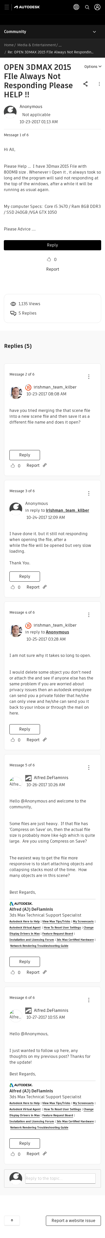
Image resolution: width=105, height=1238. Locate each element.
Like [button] (49, 259)
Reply (52, 245)
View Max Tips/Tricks (56, 921)
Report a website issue (73, 1221)
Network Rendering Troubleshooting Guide (39, 946)
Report (52, 269)
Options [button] (90, 66)
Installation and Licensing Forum (31, 940)
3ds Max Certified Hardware (75, 940)
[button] (99, 83)
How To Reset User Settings (62, 927)
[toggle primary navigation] (10, 7)
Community (15, 32)
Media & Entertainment (36, 45)
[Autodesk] (27, 7)
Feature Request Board (57, 934)
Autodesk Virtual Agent (25, 927)
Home (9, 45)
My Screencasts (83, 921)
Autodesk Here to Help (24, 921)
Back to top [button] (12, 1220)
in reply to (57, 510)
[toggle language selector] (76, 7)
